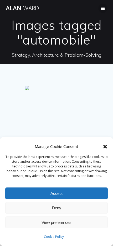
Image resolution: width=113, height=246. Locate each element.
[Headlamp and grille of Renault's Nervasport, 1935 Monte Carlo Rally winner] (56, 107)
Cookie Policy (54, 236)
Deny (56, 208)
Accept (56, 193)
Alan (22, 8)
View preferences (56, 222)
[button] (105, 146)
